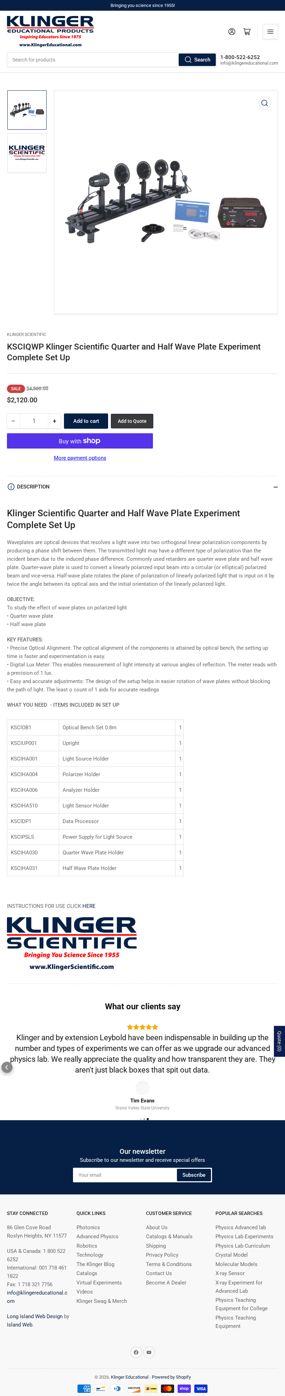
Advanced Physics (97, 1236)
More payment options (80, 458)
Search (202, 60)
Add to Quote (132, 421)
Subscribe (193, 1175)
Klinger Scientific (26, 334)
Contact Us (159, 1273)
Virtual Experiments (99, 1283)
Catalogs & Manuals (169, 1236)
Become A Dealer (166, 1283)
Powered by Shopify (171, 1377)
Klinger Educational (130, 1377)
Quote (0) (279, 1041)
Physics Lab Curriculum (242, 1246)
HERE (89, 906)
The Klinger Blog (95, 1264)
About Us (157, 1227)
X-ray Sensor (230, 1273)
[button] (7, 1067)
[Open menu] (270, 31)
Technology (89, 1255)
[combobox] (112, 59)
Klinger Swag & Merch (101, 1301)
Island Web (19, 1325)
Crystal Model (231, 1255)
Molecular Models (236, 1264)
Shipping (156, 1246)
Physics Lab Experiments (244, 1236)
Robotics (86, 1246)
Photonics (88, 1227)
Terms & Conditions (169, 1264)
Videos (84, 1292)
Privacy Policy (162, 1255)
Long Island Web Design (35, 1316)
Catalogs (86, 1273)
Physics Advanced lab (240, 1227)
